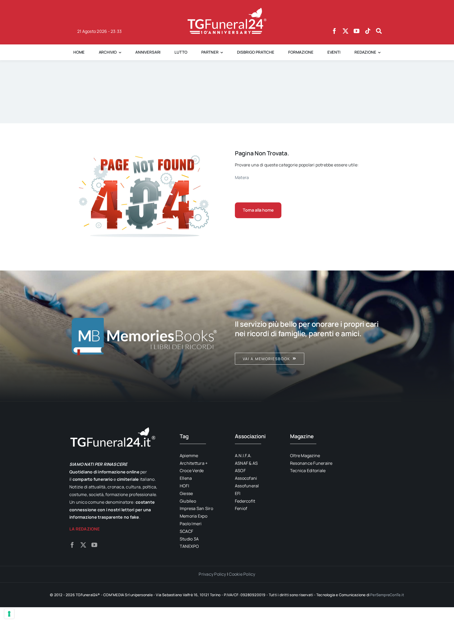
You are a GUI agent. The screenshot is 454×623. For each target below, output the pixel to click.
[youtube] (356, 31)
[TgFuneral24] (227, 10)
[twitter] (345, 31)
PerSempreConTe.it (387, 594)
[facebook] (334, 31)
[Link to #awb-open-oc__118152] (379, 31)
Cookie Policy (242, 574)
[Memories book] (310, 336)
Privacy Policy (212, 574)
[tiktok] (368, 31)
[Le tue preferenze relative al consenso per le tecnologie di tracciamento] (9, 614)
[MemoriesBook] (144, 336)
